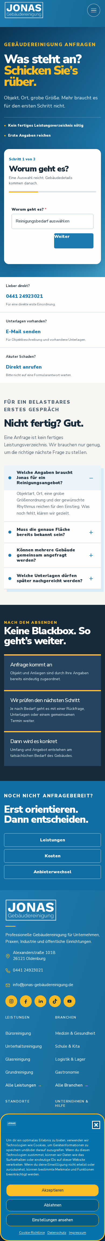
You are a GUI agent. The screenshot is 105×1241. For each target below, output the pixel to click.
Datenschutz (56, 1232)
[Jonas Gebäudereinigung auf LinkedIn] (40, 1001)
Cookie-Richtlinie (32, 1232)
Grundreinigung (19, 1072)
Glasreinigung (17, 1059)
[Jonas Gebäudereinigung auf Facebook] (26, 1001)
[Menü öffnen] (93, 10)
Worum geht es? (29, 209)
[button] (96, 1125)
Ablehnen (52, 1205)
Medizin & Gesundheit (75, 1033)
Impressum (77, 1232)
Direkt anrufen (24, 367)
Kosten (53, 856)
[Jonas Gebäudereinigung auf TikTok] (55, 1001)
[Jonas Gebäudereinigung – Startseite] (24, 10)
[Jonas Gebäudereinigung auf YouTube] (69, 1001)
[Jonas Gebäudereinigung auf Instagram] (11, 1001)
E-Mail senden (23, 331)
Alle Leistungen (23, 1085)
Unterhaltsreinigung (23, 1046)
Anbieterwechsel (52, 872)
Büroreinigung (18, 1033)
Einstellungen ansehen (52, 1220)
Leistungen (52, 840)
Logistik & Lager (70, 1059)
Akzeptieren (53, 1190)
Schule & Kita (67, 1046)
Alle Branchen (71, 1085)
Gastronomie (67, 1072)
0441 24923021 (24, 296)
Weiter (62, 237)
